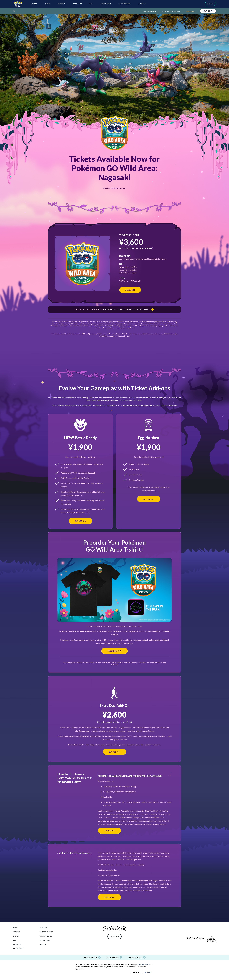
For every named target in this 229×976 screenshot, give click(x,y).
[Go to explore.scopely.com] (211, 938)
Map (91, 4)
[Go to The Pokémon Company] (196, 938)
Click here (107, 786)
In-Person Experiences (171, 11)
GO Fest (33, 4)
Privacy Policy (112, 957)
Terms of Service (90, 957)
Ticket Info (190, 11)
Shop (141, 4)
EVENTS (76, 4)
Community (106, 4)
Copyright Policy (135, 957)
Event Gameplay (149, 11)
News (47, 4)
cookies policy (144, 964)
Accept (148, 972)
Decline (136, 972)
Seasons (61, 4)
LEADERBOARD (124, 4)
